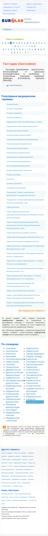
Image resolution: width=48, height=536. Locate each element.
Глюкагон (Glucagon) (14, 175)
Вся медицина (9, 14)
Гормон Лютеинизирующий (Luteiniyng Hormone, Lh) (25, 237)
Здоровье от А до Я (11, 7)
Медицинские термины (19, 479)
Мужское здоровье (7, 453)
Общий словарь (34, 356)
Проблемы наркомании (19, 500)
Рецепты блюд (5, 459)
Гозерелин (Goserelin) (14, 183)
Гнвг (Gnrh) (10, 179)
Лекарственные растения (18, 476)
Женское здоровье (20, 453)
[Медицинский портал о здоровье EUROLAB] (12, 24)
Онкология (31, 359)
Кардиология (12, 391)
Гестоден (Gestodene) (14, 113)
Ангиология (12, 351)
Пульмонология (34, 375)
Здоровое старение (14, 456)
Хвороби (30, 479)
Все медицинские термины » (32, 311)
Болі (19, 482)
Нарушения (5, 476)
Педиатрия (31, 367)
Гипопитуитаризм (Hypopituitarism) (19, 161)
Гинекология (12, 367)
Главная (7, 29)
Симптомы (30, 10)
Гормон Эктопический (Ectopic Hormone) (21, 291)
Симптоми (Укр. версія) (8, 482)
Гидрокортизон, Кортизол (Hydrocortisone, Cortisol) (24, 122)
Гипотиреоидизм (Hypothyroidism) (18, 166)
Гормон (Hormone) (13, 207)
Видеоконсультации (20, 463)
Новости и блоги (10, 4)
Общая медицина (35, 354)
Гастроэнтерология (16, 359)
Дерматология (13, 370)
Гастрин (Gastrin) (12, 104)
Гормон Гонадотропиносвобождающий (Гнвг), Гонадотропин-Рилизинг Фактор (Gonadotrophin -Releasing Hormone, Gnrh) (24, 225)
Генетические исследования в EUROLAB (22, 497)
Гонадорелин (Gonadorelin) (16, 188)
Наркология (32, 348)
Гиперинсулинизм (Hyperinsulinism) (19, 135)
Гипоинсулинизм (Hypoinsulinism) (18, 153)
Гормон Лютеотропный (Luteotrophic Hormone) (23, 241)
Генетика (10, 364)
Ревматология (33, 380)
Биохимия (11, 356)
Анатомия (11, 348)
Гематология (12, 362)
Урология (31, 394)
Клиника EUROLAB (7, 494)
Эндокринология (35, 402)
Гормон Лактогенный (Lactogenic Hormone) (22, 233)
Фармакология (33, 396)
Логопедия (11, 410)
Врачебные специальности (24, 469)
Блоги (10, 463)
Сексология (32, 383)
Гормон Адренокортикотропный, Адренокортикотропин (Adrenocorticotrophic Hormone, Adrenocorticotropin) (25, 215)
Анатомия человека (7, 473)
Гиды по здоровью (34, 4)
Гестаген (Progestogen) (15, 109)
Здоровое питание (27, 456)
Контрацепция (16, 459)
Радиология (32, 378)
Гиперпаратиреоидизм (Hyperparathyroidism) (22, 139)
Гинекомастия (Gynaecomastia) (17, 131)
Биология (11, 354)
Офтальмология (34, 364)
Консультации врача (7, 469)
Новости (25, 459)
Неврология (32, 351)
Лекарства (31, 7)
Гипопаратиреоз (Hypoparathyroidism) (20, 157)
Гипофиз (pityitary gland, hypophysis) (19, 170)
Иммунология (13, 378)
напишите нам (24, 433)
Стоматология (33, 386)
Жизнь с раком (6, 500)
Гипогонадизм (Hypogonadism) (17, 148)
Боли (31, 473)
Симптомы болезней (21, 473)
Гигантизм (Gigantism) (14, 117)
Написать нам (18, 486)
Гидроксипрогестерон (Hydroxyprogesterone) (22, 126)
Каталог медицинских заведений (24, 466)
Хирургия (31, 399)
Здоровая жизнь (10, 10)
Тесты (10, 466)
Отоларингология (35, 362)
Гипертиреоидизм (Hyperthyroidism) (19, 144)
